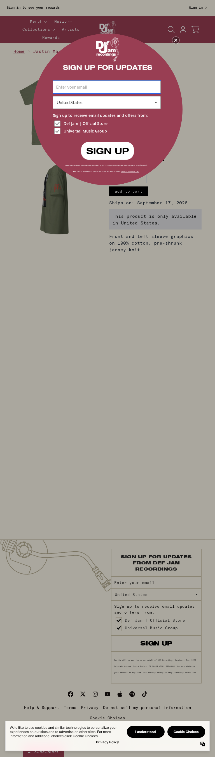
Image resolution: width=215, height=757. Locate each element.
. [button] (107, 150)
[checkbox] (107, 123)
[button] (175, 40)
